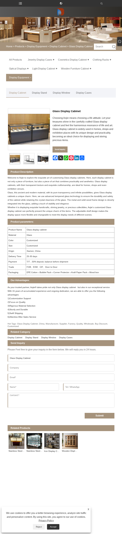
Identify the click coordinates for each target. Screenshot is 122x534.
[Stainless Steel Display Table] (16, 440)
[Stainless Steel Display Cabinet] (34, 440)
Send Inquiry (60, 149)
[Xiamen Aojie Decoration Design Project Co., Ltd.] (61, 12)
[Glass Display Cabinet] (29, 158)
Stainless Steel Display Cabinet (34, 451)
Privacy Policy (46, 520)
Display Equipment (37, 46)
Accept (53, 527)
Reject (39, 527)
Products (19, 46)
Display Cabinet (58, 46)
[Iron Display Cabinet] (52, 440)
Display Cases (84, 93)
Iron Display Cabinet (52, 451)
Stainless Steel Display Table (16, 451)
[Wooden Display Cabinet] (70, 440)
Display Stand (39, 93)
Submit (100, 415)
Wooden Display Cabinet (70, 451)
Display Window (61, 93)
